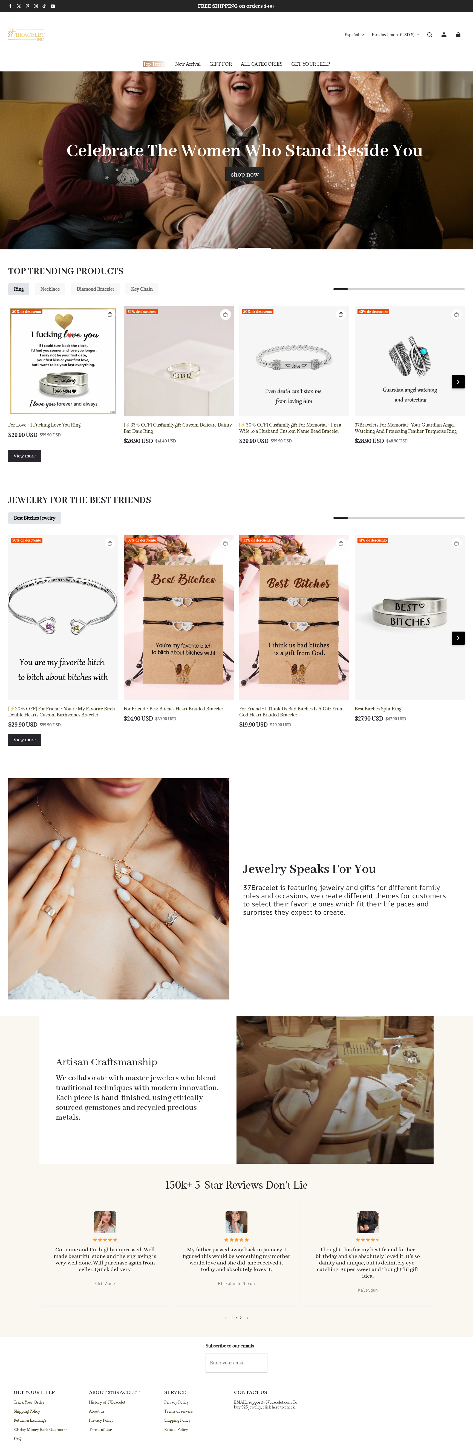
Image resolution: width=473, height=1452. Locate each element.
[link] (220, 64)
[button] (430, 35)
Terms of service (178, 1411)
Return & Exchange (30, 1420)
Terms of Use (100, 1429)
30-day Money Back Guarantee (40, 1429)
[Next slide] (247, 1318)
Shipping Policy (27, 1411)
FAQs (18, 1438)
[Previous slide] (225, 1318)
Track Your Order (29, 1402)
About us (96, 1411)
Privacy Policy (101, 1420)
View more (24, 456)
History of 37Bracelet (107, 1402)
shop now (245, 174)
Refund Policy (176, 1429)
